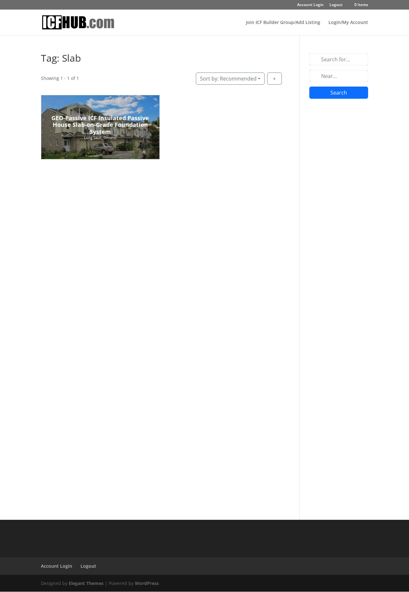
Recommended (228, 78)
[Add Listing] (274, 79)
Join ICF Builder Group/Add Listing (283, 22)
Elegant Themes (86, 583)
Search (338, 92)
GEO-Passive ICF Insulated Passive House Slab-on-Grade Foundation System (100, 125)
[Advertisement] (338, 204)
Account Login (310, 5)
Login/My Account (348, 22)
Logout (336, 5)
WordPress (147, 583)
